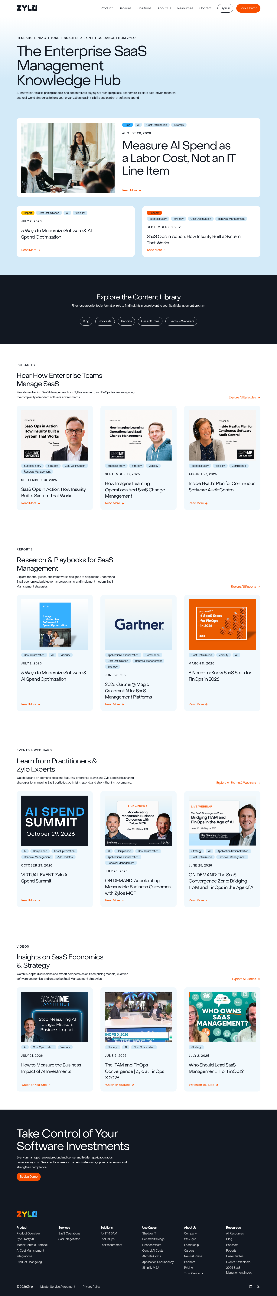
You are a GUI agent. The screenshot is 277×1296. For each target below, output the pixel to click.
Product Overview (28, 1233)
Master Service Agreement (57, 1286)
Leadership (191, 1245)
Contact (205, 8)
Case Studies (234, 1256)
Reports (231, 1250)
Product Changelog (29, 1262)
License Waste (151, 1245)
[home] (27, 8)
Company (190, 1233)
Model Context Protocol (32, 1245)
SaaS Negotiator (69, 1239)
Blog (229, 1239)
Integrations (24, 1256)
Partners (189, 1262)
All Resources (235, 1233)
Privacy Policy (91, 1286)
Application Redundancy (158, 1262)
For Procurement (111, 1245)
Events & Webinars (238, 1262)
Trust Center (192, 1273)
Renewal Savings (153, 1239)
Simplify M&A (150, 1267)
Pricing (188, 1267)
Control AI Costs (152, 1250)
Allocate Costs (151, 1256)
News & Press (193, 1256)
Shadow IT (149, 1233)
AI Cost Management (30, 1250)
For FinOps (107, 1239)
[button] (107, 8)
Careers (189, 1250)
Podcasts (232, 1245)
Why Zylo (190, 1239)
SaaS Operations (69, 1233)
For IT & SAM (108, 1233)
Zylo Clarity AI (25, 1239)
